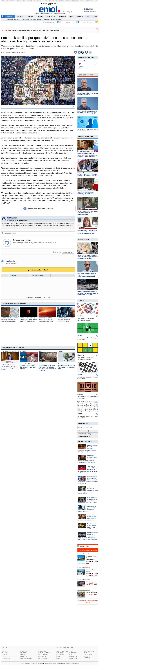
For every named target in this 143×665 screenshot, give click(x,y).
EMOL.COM (59, 653)
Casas (82, 0)
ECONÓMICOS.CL (89, 651)
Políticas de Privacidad (37, 663)
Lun (96, 0)
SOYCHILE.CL (73, 658)
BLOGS (58, 656)
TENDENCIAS (23, 651)
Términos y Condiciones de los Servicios (54, 663)
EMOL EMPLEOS (42, 654)
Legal (24, 0)
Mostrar (50, 4)
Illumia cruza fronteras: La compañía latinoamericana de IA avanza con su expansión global (66, 366)
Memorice (80, 355)
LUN (70, 654)
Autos (45, 0)
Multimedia (33, 19)
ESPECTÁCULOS (6, 656)
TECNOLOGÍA (6, 658)
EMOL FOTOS (23, 656)
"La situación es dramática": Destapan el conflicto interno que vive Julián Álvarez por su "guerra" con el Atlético (88, 469)
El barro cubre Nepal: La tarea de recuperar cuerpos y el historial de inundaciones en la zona (87, 293)
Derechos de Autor (26, 663)
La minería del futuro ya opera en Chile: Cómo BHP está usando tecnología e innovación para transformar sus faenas (47, 367)
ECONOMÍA (5, 653)
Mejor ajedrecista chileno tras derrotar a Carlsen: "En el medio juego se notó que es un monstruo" (87, 174)
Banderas (80, 316)
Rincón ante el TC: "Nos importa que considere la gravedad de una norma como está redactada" (87, 232)
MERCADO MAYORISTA (87, 657)
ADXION (86, 653)
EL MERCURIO (60, 654)
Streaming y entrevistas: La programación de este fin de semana (35, 30)
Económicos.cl (70, 0)
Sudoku (79, 413)
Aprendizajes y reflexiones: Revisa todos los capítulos (87, 130)
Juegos (81, 300)
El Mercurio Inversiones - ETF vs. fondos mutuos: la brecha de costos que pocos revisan (9, 367)
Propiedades (53, 0)
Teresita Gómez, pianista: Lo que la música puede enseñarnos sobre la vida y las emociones (87, 93)
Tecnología (10, 19)
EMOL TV (22, 654)
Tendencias (62, 16)
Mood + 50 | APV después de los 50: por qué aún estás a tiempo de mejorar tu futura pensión (29, 366)
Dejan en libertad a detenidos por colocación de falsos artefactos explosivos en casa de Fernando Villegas (88, 490)
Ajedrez (79, 374)
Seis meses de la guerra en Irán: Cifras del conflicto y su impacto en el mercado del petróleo (87, 257)
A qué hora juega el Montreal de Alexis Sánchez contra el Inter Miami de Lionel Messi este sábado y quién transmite (88, 480)
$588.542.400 (92, 576)
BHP (40, 351)
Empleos (61, 0)
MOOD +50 (23, 351)
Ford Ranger (90, 582)
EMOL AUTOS (42, 651)
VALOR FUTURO (88, 654)
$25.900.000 (91, 584)
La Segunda (89, 0)
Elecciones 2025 (56, 19)
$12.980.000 (91, 595)
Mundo (40, 16)
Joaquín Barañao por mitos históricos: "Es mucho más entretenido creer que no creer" (86, 193)
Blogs (18, 0)
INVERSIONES (73, 653)
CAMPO (71, 651)
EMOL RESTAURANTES (26, 658)
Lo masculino (82, 61)
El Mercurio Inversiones (10, 351)
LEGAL (58, 658)
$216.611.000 (83, 564)
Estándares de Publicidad (72, 663)
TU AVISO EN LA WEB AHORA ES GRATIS (88, 601)
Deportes (30, 16)
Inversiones (37, 0)
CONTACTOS (42, 656)
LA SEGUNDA (73, 656)
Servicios (80, 16)
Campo (30, 0)
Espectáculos (51, 16)
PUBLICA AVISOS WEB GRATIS (88, 550)
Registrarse (93, 11)
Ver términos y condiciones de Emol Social (38, 297)
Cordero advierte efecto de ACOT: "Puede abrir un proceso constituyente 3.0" (87, 213)
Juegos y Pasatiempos (43, 19)
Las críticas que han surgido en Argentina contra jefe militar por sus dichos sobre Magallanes (86, 275)
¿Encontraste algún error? (40, 208)
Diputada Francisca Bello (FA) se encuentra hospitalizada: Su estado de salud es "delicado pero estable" (87, 449)
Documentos (25, 19)
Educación (17, 19)
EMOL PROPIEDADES (44, 653)
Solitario (80, 394)
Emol (3, 0)
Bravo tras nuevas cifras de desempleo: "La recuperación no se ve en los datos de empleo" (87, 155)
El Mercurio (11, 0)
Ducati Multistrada (91, 592)
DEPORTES (5, 654)
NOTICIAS (4, 651)
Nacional (9, 16)
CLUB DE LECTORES (62, 651)
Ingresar (86, 11)
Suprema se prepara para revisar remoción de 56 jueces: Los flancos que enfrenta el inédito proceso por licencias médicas (88, 536)
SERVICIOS (23, 653)
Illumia (60, 351)
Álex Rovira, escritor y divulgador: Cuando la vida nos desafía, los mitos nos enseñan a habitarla (87, 112)
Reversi (79, 335)
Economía (20, 16)
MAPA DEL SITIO (42, 658)
